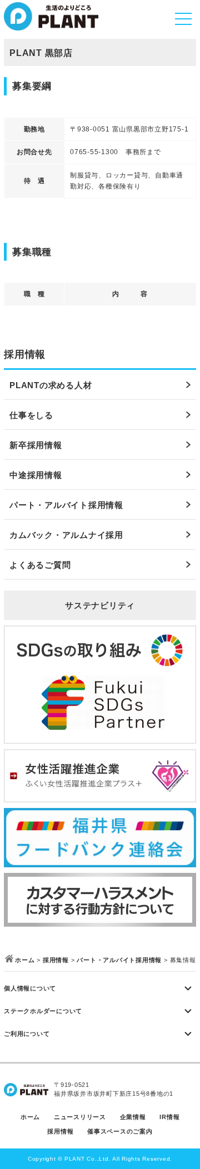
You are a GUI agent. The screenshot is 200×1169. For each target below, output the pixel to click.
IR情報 (169, 1117)
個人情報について (30, 988)
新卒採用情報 (35, 445)
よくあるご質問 (40, 565)
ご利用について (26, 1033)
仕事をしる (31, 415)
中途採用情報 (35, 475)
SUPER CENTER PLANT (51, 21)
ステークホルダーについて (43, 1011)
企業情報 (133, 1117)
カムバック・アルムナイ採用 (66, 535)
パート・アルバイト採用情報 (66, 505)
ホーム (24, 960)
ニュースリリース (80, 1117)
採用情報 (56, 960)
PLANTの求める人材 (50, 385)
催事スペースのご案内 (120, 1131)
